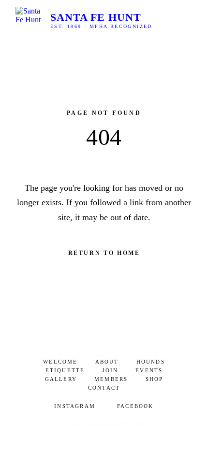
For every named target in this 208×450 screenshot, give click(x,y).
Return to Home (104, 253)
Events (149, 370)
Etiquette (65, 370)
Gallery (61, 379)
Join (110, 370)
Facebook (135, 406)
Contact (104, 388)
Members (111, 379)
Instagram (74, 406)
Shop (154, 379)
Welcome (60, 362)
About (107, 362)
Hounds (150, 362)
